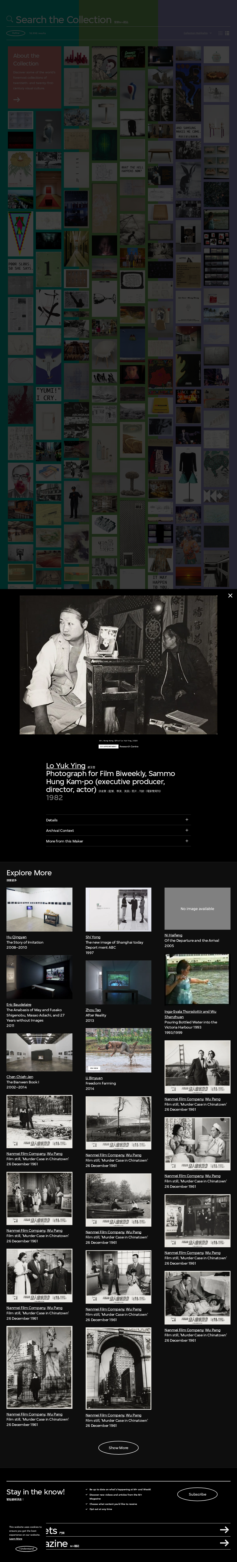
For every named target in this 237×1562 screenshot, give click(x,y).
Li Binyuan (94, 1078)
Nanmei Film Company (25, 1153)
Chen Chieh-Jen (19, 1076)
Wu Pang (54, 1153)
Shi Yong (93, 937)
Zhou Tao (93, 1009)
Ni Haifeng (173, 935)
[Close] (230, 595)
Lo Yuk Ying (65, 765)
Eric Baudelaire (18, 1004)
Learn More (15, 1538)
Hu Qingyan (16, 937)
